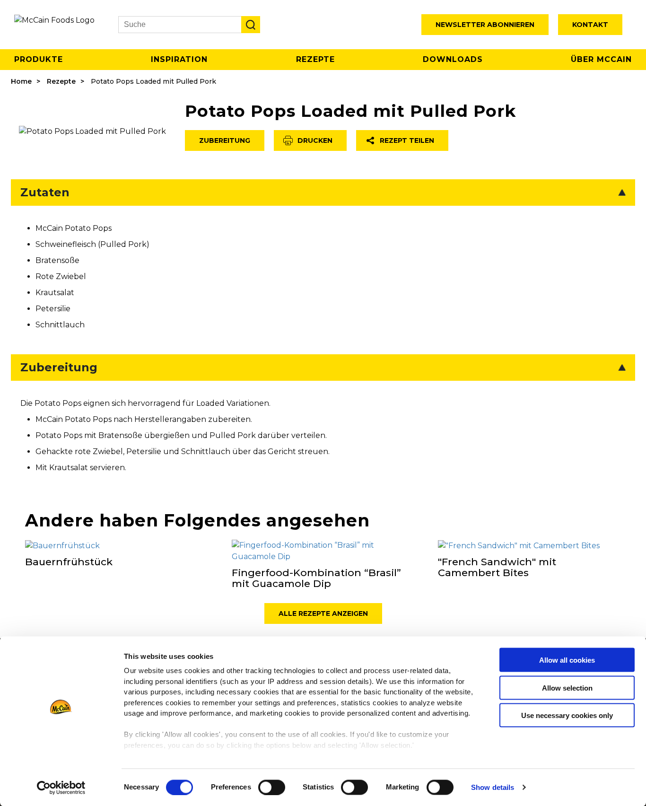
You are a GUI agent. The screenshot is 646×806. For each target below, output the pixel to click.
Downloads (453, 59)
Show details (492, 787)
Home (21, 81)
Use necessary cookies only (567, 715)
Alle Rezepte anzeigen (323, 613)
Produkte (38, 59)
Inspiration (179, 59)
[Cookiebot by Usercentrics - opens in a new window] (61, 787)
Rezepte (315, 59)
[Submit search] (250, 24)
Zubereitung (224, 140)
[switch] (271, 787)
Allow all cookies (567, 660)
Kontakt (590, 24)
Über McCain (601, 59)
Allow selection (567, 687)
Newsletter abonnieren (485, 24)
